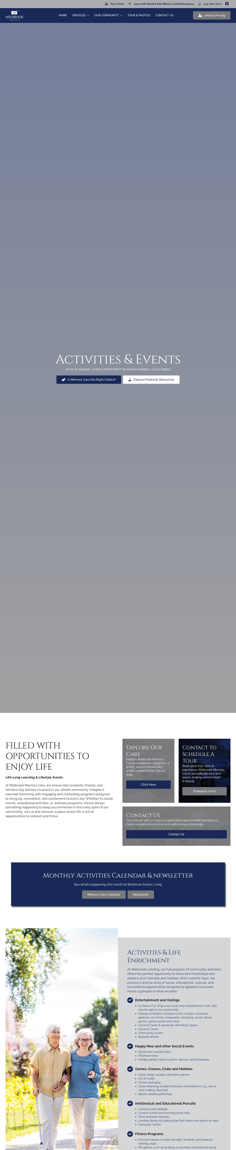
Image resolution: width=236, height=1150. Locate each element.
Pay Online (117, 3)
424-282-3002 (213, 3)
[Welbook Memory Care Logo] (15, 12)
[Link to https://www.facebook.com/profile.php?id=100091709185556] (227, 4)
